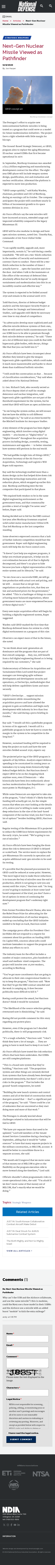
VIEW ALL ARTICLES (19, 1250)
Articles (17, 20)
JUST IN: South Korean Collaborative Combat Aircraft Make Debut (26, 1223)
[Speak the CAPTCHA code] (40, 1374)
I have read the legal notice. (24, 1433)
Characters (13, 1387)
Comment (12, 1356)
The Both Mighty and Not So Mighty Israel (25, 1242)
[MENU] (3, 6)
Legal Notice (13, 1399)
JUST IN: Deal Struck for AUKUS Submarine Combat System (23, 1232)
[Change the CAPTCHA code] (40, 1370)
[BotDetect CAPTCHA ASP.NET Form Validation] (22, 1372)
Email (8, 16)
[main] (27, 741)
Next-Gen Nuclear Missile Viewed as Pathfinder (24, 22)
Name (10, 1333)
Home (5, 20)
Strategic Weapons (21, 1202)
